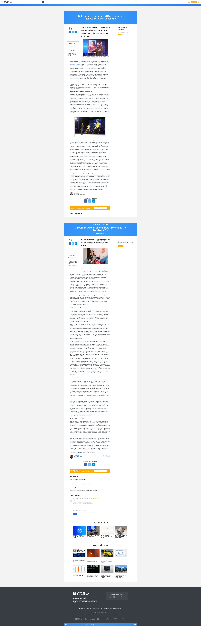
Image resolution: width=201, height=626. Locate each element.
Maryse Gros (76, 193)
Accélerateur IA (98, 4)
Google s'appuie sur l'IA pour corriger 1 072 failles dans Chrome (79, 536)
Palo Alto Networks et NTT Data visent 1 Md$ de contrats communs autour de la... (93, 560)
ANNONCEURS (88, 608)
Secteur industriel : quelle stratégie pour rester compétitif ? (72, 47)
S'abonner (194, 1)
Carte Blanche (91, 4)
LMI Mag (120, 4)
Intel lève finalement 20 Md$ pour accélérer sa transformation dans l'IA (120, 576)
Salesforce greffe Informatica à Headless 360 (80, 484)
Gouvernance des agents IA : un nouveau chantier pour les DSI (79, 560)
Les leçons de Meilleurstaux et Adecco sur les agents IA (82, 482)
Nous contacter (82, 608)
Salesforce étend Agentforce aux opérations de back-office (83, 487)
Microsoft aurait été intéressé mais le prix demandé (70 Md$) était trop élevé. (89, 175)
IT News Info (91, 600)
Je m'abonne (121, 34)
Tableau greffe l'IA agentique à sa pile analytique (93, 536)
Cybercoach (105, 4)
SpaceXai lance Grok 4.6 (78, 575)
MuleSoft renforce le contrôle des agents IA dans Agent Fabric (83, 490)
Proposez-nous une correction (105, 193)
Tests (110, 4)
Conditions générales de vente (116, 608)
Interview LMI (115, 4)
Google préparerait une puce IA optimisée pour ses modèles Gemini (121, 536)
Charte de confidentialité (104, 608)
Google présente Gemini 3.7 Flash (120, 560)
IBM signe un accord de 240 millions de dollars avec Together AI (106, 576)
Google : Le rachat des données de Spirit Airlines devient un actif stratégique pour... (107, 561)
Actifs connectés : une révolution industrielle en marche (72, 54)
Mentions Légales (95, 608)
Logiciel (103, 13)
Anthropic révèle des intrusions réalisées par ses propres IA (106, 536)
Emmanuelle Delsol (78, 456)
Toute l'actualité (96, 13)
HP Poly (85, 4)
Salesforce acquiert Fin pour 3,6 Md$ (78, 479)
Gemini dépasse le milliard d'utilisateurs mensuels (92, 576)
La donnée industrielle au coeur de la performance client (72, 50)
